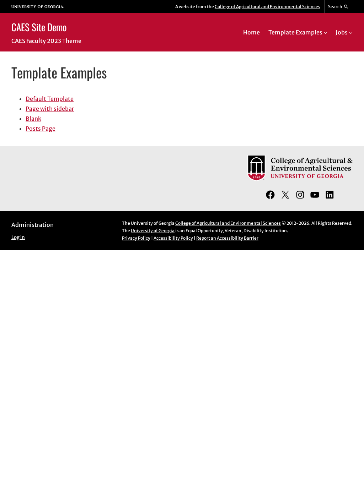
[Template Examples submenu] (325, 32)
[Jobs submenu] (351, 32)
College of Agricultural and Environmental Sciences (267, 6)
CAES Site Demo (39, 27)
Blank (33, 118)
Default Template (50, 98)
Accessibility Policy (173, 238)
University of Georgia (153, 230)
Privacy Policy (136, 238)
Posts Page (40, 128)
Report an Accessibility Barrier (227, 238)
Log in (18, 237)
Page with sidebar (50, 108)
